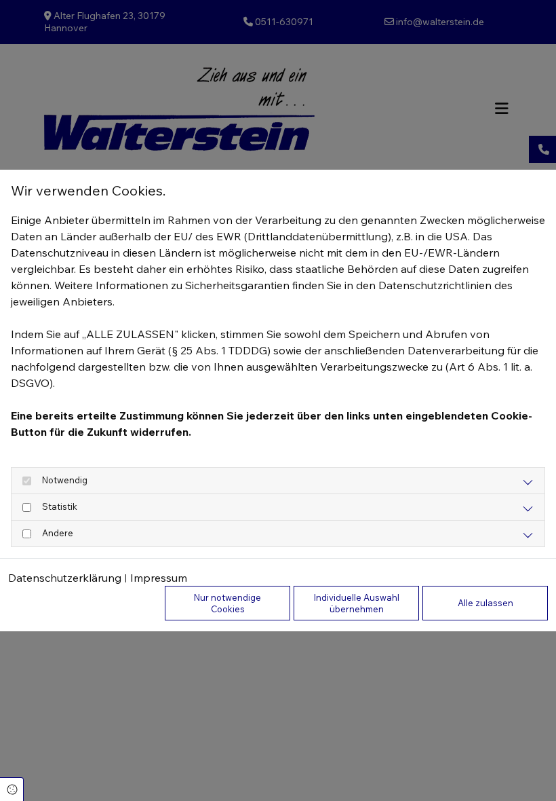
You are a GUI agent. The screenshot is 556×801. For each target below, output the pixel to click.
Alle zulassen (485, 602)
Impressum (158, 577)
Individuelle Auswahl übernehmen (356, 603)
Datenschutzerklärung (64, 577)
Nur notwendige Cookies (227, 603)
